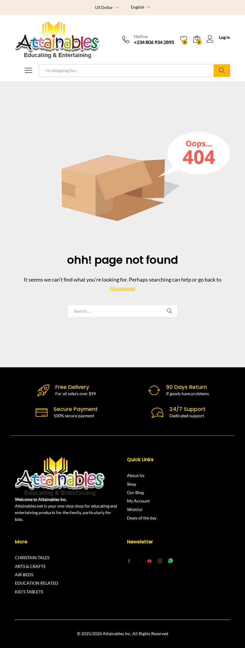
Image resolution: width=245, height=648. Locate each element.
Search (222, 70)
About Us (135, 475)
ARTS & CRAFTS (30, 566)
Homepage (122, 288)
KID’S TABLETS (29, 591)
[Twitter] (139, 561)
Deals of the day (142, 517)
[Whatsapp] (170, 561)
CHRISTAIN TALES (32, 557)
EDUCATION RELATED (36, 583)
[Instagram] (159, 561)
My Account (138, 500)
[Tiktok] (181, 561)
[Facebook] (129, 561)
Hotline (141, 36)
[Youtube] (149, 561)
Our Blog (135, 492)
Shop (131, 484)
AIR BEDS (24, 574)
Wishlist (134, 509)
